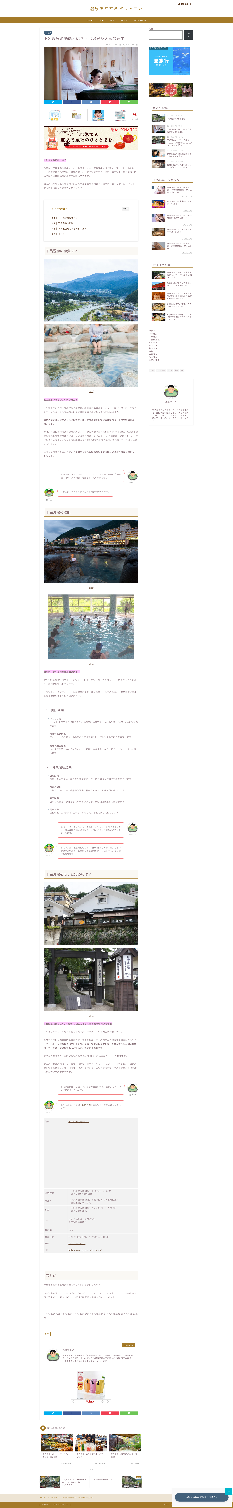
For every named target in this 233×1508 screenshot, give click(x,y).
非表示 (125, 209)
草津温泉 (153, 357)
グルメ (124, 20)
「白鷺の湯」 (86, 1104)
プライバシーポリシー (60, 1505)
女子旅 (170, 370)
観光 (112, 20)
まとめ (61, 233)
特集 (151, 351)
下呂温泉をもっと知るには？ (72, 228)
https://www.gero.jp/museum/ (85, 1250)
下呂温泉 (48, 33)
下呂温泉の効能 (65, 223)
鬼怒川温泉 (154, 360)
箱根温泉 (153, 354)
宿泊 (102, 20)
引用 (91, 391)
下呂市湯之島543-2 (78, 1121)
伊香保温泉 (154, 339)
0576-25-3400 (76, 1243)
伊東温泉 (153, 336)
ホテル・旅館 (161, 370)
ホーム (90, 20)
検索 (151, 28)
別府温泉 (153, 342)
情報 (47, 1334)
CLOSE (228, 1491)
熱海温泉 (153, 348)
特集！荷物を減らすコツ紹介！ (202, 1497)
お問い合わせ (140, 20)
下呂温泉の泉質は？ (68, 218)
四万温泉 (153, 345)
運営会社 (45, 1505)
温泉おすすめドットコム (116, 8)
